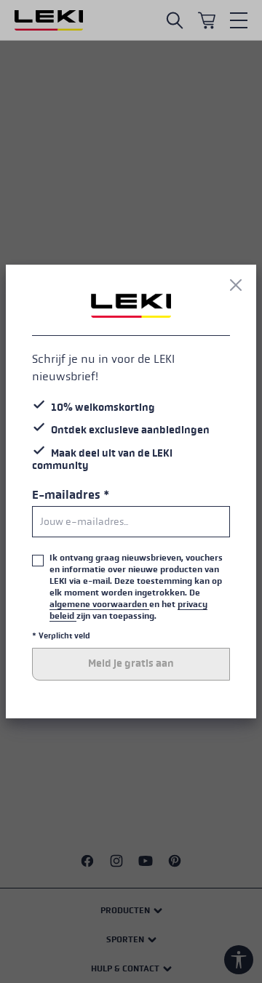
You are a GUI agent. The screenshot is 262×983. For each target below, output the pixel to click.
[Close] (236, 285)
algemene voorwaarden (99, 604)
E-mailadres (70, 495)
